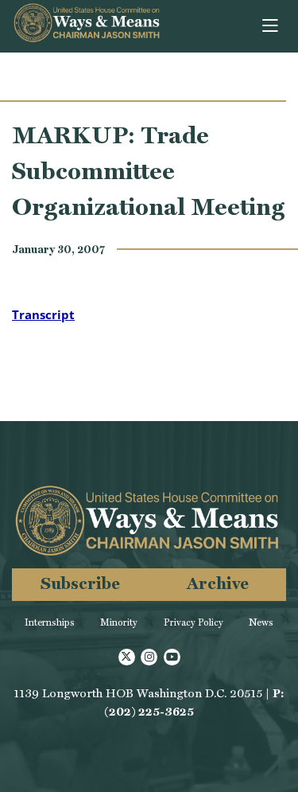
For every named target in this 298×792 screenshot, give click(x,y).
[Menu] (271, 26)
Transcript (43, 314)
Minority (118, 622)
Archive (218, 583)
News (261, 622)
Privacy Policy (193, 622)
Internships (50, 622)
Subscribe (80, 583)
